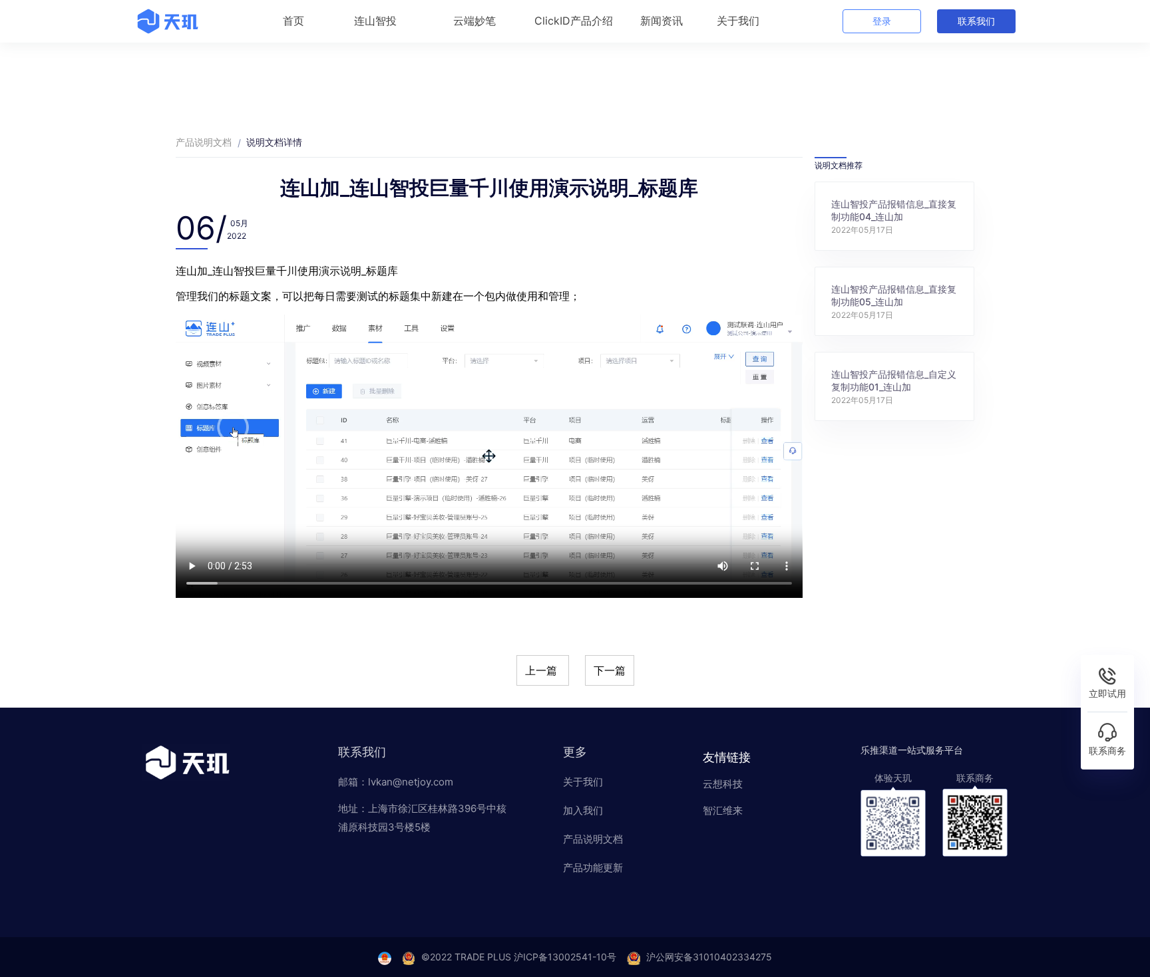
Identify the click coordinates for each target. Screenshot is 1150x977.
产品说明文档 (204, 142)
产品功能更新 (593, 867)
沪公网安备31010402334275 (709, 956)
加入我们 (583, 810)
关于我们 (583, 781)
